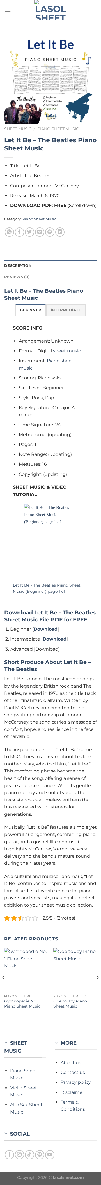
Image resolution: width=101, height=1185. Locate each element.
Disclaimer (72, 1092)
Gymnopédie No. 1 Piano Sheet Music (22, 1003)
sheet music (67, 350)
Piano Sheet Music (58, 129)
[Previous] (4, 988)
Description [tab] (18, 265)
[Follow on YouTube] (49, 1154)
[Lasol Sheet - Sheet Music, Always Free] (50, 10)
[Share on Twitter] (29, 232)
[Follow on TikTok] (29, 1154)
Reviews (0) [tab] (17, 277)
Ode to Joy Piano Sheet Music (70, 1003)
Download (46, 629)
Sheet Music (17, 129)
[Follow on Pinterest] (39, 1154)
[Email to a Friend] (39, 232)
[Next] (97, 988)
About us (71, 1062)
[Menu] (7, 10)
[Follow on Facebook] (9, 1154)
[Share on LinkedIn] (60, 232)
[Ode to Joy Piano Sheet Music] (75, 970)
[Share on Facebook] (19, 232)
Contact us (73, 1072)
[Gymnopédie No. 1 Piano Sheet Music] (26, 970)
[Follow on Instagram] (19, 1154)
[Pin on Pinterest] (49, 232)
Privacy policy (76, 1082)
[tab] (30, 310)
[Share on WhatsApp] (9, 232)
